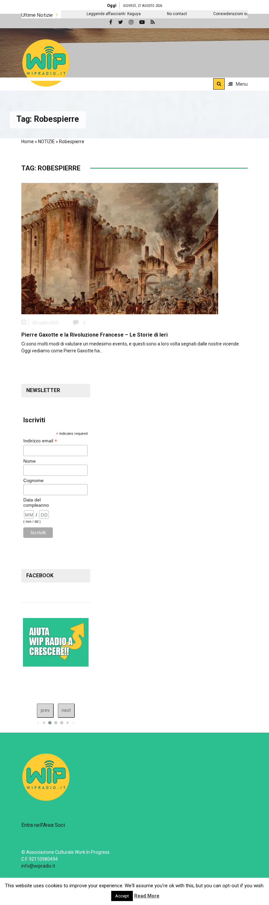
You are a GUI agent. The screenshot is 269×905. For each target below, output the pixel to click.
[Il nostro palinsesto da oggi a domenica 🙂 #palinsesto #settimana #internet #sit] (37, 683)
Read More (146, 896)
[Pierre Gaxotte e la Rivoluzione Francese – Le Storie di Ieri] (119, 248)
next (66, 710)
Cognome (33, 480)
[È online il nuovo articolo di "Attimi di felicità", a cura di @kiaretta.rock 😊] (65, 683)
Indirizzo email (40, 441)
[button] (46, 62)
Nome (29, 461)
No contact (153, 13)
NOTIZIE (46, 141)
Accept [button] (122, 896)
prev (45, 710)
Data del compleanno (36, 502)
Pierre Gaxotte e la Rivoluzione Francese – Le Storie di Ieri (94, 335)
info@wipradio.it (38, 866)
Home (27, 141)
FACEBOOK (39, 575)
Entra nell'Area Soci (43, 825)
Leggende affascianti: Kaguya (90, 13)
